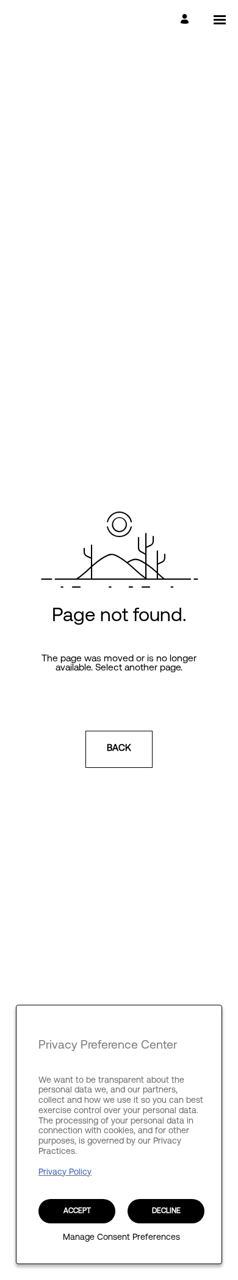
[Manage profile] (186, 19)
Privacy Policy (65, 1172)
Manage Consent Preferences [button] (121, 1238)
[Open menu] (220, 19)
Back (119, 748)
